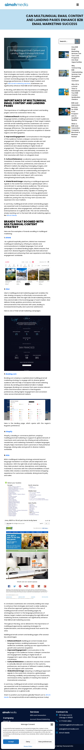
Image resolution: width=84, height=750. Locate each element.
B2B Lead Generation (38, 715)
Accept (11, 742)
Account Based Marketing (40, 719)
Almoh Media (12, 215)
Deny (28, 742)
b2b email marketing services (19, 83)
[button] (52, 724)
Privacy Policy (28, 746)
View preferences (45, 742)
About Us (6, 721)
